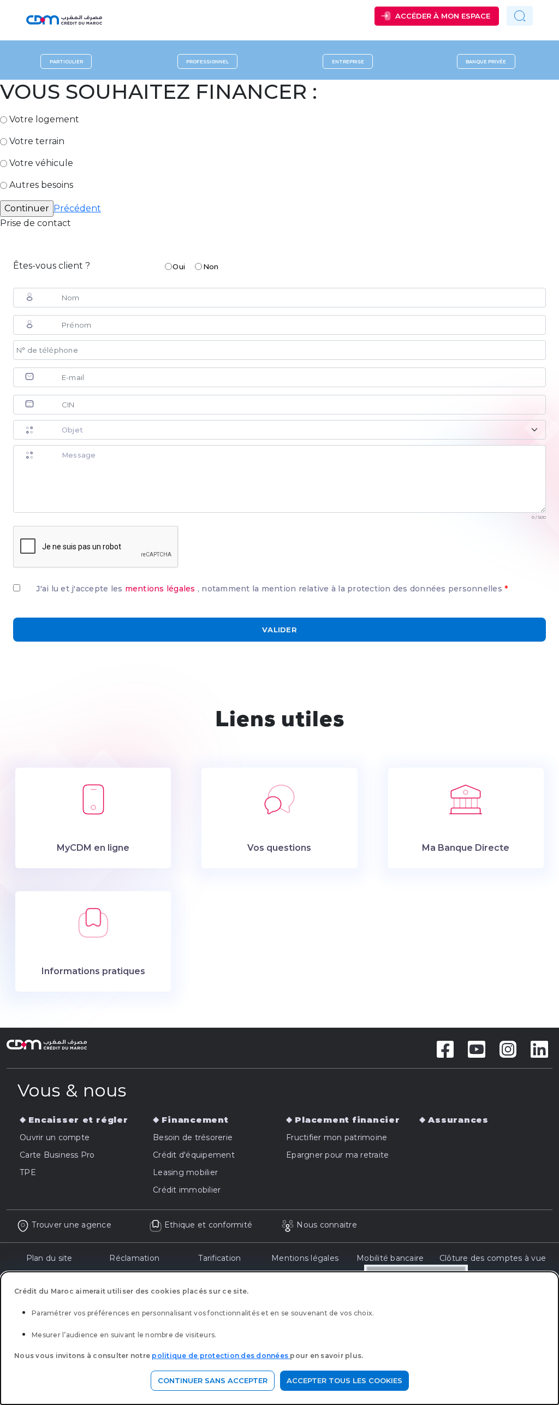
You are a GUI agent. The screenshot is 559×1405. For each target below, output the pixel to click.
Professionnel (207, 61)
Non (211, 266)
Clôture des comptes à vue (492, 1258)
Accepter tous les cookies (344, 1380)
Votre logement (44, 119)
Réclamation (134, 1258)
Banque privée (486, 61)
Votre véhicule (41, 163)
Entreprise (348, 61)
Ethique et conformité (208, 1225)
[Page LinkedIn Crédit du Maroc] (539, 1048)
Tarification (219, 1258)
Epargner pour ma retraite (337, 1155)
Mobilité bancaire (390, 1258)
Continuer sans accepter (212, 1380)
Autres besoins (41, 185)
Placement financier (347, 1119)
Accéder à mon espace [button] (442, 15)
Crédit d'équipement (194, 1155)
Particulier (66, 61)
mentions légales (161, 589)
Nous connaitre (326, 1225)
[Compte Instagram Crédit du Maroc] (508, 1048)
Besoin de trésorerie (193, 1137)
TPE (28, 1172)
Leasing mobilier (185, 1172)
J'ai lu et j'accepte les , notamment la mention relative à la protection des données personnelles (272, 589)
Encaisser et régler (78, 1119)
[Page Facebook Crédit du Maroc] (445, 1048)
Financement (195, 1119)
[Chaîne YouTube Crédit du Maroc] (476, 1048)
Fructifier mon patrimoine (336, 1137)
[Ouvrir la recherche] (520, 16)
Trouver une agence (71, 1225)
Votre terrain (36, 141)
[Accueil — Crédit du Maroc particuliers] (102, 15)
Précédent (77, 208)
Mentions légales (304, 1258)
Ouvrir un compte (55, 1137)
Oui (179, 266)
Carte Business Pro (57, 1155)
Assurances (458, 1119)
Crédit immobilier (187, 1190)
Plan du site (49, 1258)
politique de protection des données (221, 1355)
